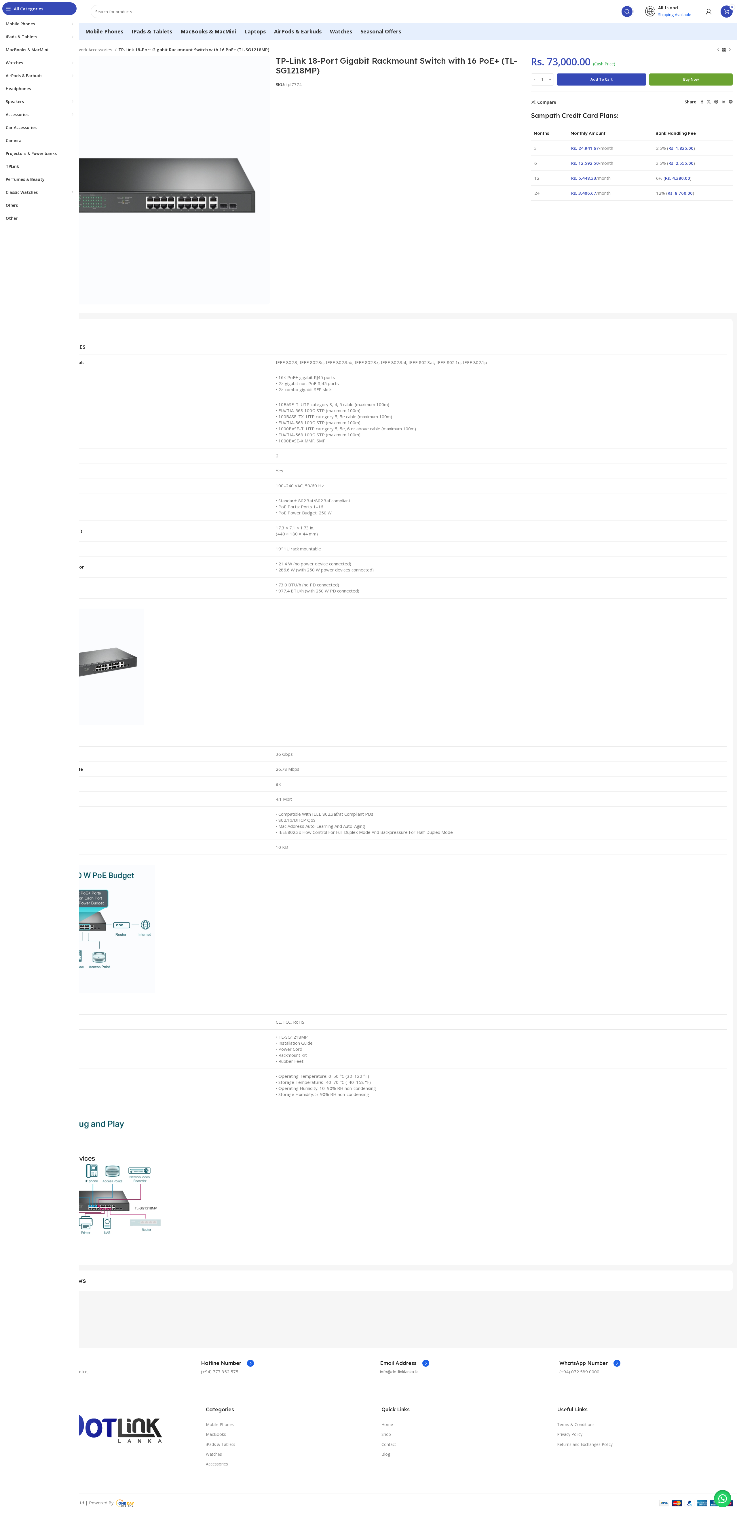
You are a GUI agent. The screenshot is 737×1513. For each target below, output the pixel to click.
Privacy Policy (569, 1434)
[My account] (709, 11)
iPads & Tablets (220, 1444)
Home (387, 1424)
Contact (388, 1444)
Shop (386, 1434)
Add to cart (601, 79)
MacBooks (216, 1434)
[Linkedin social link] (723, 101)
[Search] (627, 11)
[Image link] (92, 1425)
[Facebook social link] (702, 101)
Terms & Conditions (575, 1424)
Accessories (217, 1464)
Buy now (691, 79)
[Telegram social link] (730, 101)
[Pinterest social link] (716, 101)
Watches (214, 1454)
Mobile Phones (220, 1424)
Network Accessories (91, 49)
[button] (722, 1498)
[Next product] (730, 50)
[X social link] (709, 101)
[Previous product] (718, 50)
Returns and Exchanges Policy (585, 1444)
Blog (385, 1454)
